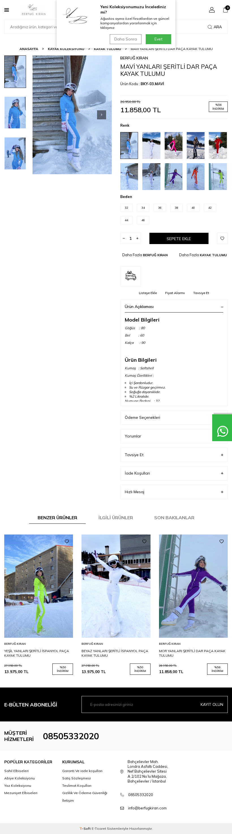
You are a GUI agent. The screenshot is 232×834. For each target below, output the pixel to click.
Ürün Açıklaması (139, 306)
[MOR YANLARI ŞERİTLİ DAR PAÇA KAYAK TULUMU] (193, 586)
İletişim (68, 800)
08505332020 (71, 736)
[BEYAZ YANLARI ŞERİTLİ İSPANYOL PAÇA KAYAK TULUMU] (115, 586)
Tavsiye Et (201, 293)
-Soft (86, 828)
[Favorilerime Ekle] (67, 541)
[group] (72, 114)
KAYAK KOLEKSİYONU (66, 49)
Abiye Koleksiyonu (19, 778)
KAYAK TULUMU (107, 49)
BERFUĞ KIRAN (134, 58)
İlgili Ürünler (115, 517)
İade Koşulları (137, 473)
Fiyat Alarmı (175, 293)
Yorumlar (133, 436)
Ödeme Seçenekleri (142, 417)
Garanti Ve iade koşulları (82, 771)
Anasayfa (29, 49)
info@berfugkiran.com (147, 808)
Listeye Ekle (148, 293)
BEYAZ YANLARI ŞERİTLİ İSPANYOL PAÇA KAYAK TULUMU (114, 653)
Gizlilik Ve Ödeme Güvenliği (84, 793)
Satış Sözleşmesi (76, 778)
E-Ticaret (99, 828)
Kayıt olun (212, 704)
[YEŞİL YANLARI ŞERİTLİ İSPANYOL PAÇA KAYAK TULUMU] (38, 586)
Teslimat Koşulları (76, 785)
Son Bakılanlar (174, 517)
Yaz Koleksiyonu (17, 785)
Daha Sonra (125, 39)
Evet (158, 39)
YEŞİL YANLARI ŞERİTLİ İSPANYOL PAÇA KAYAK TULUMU (36, 653)
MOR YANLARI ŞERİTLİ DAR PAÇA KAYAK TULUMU (192, 653)
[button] (101, 114)
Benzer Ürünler (57, 517)
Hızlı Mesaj (134, 491)
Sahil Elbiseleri (16, 771)
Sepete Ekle (179, 238)
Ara (218, 26)
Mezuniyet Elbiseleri (20, 793)
